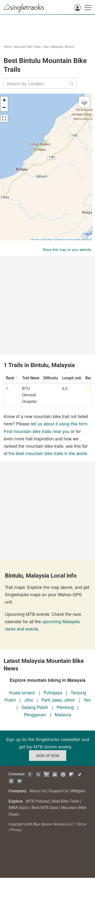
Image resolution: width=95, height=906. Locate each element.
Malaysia (57, 46)
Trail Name (30, 377)
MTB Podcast (37, 801)
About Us (37, 791)
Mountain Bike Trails (27, 46)
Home (8, 46)
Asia (46, 46)
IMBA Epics (19, 807)
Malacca (63, 714)
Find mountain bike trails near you (36, 431)
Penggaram (35, 714)
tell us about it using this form (59, 423)
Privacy (16, 829)
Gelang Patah (34, 707)
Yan (87, 699)
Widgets (78, 791)
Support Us (58, 791)
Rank (10, 377)
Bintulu (69, 46)
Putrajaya (53, 692)
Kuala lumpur (22, 692)
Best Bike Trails (65, 801)
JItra (28, 699)
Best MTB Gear (45, 807)
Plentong (65, 707)
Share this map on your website (67, 249)
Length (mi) (71, 377)
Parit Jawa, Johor (58, 699)
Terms (81, 823)
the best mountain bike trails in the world (48, 453)
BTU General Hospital (29, 394)
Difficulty (50, 377)
